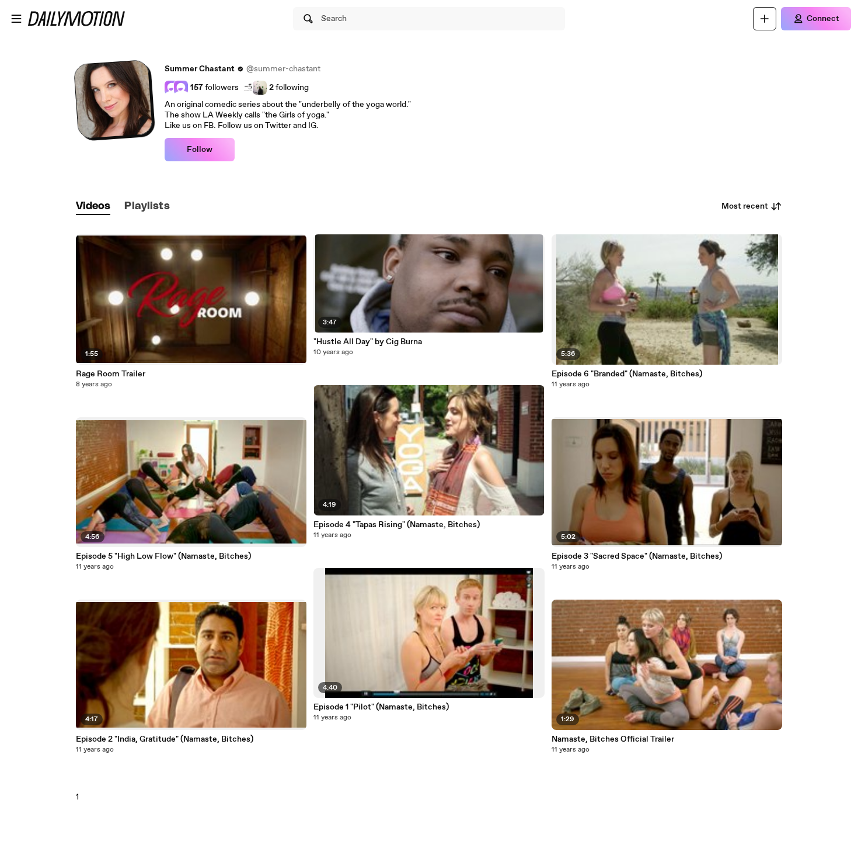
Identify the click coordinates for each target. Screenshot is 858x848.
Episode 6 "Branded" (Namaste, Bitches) (627, 374)
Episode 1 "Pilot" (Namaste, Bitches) (381, 707)
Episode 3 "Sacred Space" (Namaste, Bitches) (637, 556)
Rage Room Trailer (110, 374)
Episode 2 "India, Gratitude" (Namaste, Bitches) (164, 739)
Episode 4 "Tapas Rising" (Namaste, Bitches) (396, 524)
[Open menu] (16, 18)
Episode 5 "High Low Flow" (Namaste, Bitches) (163, 556)
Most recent (744, 206)
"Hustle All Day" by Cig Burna (367, 342)
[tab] (93, 206)
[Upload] (764, 18)
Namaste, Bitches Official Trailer (613, 739)
